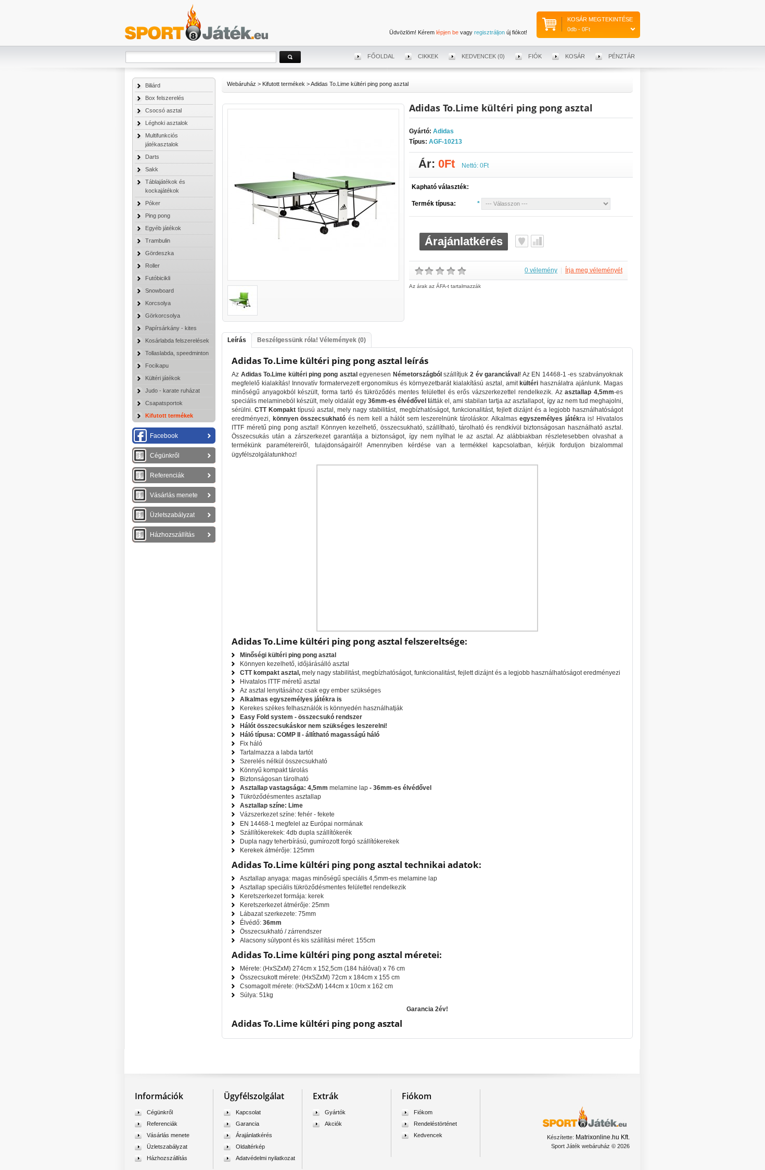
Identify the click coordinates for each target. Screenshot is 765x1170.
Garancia (247, 1124)
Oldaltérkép (250, 1146)
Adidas (443, 131)
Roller (152, 265)
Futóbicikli (157, 278)
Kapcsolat (248, 1112)
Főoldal (380, 56)
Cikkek (428, 56)
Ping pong (157, 215)
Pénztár (621, 56)
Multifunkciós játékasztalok (161, 139)
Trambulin (157, 240)
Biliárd (152, 85)
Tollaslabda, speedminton (177, 353)
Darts (152, 157)
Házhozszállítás (172, 534)
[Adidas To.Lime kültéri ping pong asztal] (313, 278)
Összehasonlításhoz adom (537, 241)
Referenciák (167, 475)
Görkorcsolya (162, 315)
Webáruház (241, 84)
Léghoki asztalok (166, 123)
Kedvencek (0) (483, 56)
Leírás (236, 340)
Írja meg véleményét (593, 270)
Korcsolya (158, 303)
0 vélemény (541, 270)
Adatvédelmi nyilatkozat (265, 1158)
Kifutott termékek (169, 415)
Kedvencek (428, 1135)
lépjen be (447, 32)
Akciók (333, 1124)
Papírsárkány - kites (171, 328)
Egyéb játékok (163, 228)
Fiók (535, 56)
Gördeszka (159, 253)
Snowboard (159, 290)
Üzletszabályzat (172, 515)
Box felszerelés (164, 98)
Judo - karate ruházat (172, 390)
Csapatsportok (164, 403)
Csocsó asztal (163, 110)
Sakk (151, 169)
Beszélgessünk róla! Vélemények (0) (311, 340)
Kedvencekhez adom (521, 241)
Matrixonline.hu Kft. (603, 1137)
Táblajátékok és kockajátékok (165, 186)
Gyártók (335, 1112)
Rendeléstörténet (435, 1124)
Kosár (575, 56)
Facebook (164, 435)
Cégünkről (165, 455)
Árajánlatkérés (464, 241)
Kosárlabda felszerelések (177, 340)
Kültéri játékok (163, 378)
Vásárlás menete (174, 495)
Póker (152, 203)
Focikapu (157, 365)
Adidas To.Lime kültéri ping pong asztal (360, 84)
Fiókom (423, 1112)
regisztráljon (489, 32)
